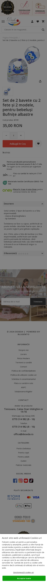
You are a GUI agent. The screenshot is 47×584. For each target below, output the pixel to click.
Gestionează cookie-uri (23, 572)
